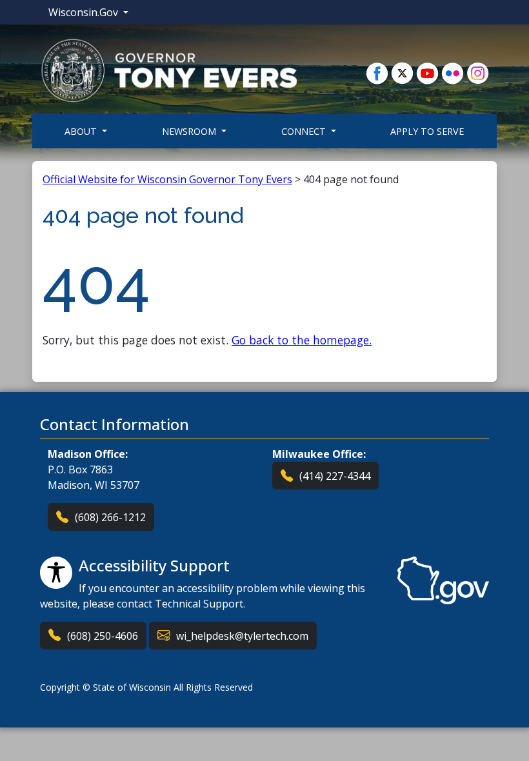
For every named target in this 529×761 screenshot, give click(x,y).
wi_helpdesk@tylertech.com (242, 636)
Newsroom (190, 131)
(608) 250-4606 (102, 636)
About (82, 131)
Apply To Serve (427, 131)
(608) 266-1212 (110, 517)
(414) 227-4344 (334, 476)
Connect (304, 131)
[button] (169, 70)
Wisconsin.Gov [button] (84, 12)
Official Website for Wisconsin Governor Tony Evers (167, 179)
